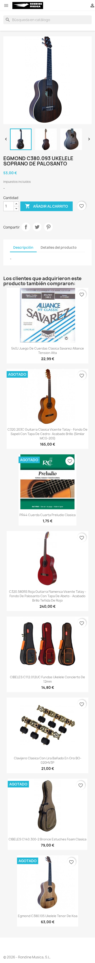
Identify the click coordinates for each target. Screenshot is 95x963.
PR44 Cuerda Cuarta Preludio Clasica (47, 515)
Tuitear (37, 227)
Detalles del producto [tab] (59, 247)
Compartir (25, 227)
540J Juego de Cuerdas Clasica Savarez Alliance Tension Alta (47, 350)
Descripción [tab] (23, 247)
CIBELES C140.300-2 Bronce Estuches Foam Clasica (47, 839)
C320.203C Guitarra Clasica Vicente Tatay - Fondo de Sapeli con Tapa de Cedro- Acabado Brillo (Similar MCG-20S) (47, 433)
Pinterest (48, 227)
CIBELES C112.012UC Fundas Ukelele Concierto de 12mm (47, 679)
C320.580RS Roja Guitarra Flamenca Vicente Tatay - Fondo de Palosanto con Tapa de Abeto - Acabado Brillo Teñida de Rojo (47, 595)
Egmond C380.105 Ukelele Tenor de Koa (47, 916)
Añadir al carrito (46, 206)
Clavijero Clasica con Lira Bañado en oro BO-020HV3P (47, 760)
